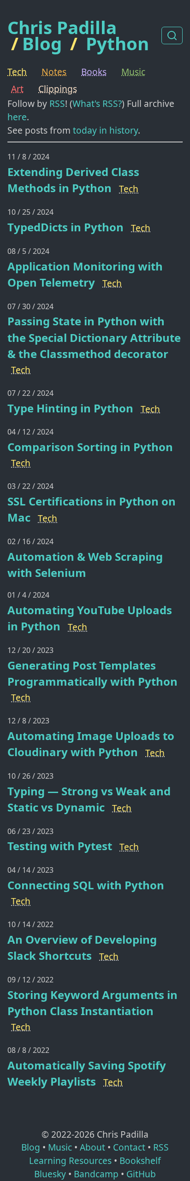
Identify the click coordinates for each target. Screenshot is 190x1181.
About (92, 1147)
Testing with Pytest (59, 845)
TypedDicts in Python (65, 227)
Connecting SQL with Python (85, 885)
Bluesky (50, 1174)
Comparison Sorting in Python (90, 446)
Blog (42, 43)
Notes (54, 71)
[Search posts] (172, 35)
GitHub (141, 1174)
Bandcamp (96, 1174)
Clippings (57, 88)
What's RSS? (97, 103)
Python (117, 43)
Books (94, 71)
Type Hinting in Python (70, 408)
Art (17, 88)
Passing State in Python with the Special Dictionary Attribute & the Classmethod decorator (94, 337)
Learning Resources (70, 1160)
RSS (57, 103)
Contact (129, 1147)
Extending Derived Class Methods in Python (73, 179)
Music (133, 71)
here (17, 117)
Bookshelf (140, 1160)
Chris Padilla (62, 27)
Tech (17, 71)
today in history (105, 130)
